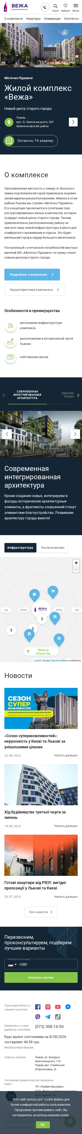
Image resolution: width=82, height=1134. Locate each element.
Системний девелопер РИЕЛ (19, 1082)
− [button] (76, 569)
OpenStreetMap (59, 660)
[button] (41, 708)
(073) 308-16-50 (49, 1026)
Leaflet (37, 660)
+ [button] (76, 563)
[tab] (27, 395)
